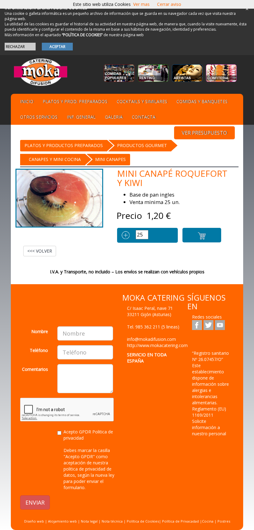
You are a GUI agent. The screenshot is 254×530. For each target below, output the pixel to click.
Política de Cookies (143, 521)
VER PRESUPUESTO (204, 132)
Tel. (153, 327)
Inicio (26, 101)
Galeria (114, 117)
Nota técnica (112, 521)
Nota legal (89, 521)
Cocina (208, 521)
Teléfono (39, 350)
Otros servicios (39, 117)
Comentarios (35, 369)
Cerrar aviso (169, 4)
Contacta (143, 117)
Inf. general (81, 117)
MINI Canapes (110, 159)
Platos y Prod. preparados (75, 101)
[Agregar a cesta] (201, 235)
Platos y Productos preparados (63, 145)
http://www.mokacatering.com (157, 345)
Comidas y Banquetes (202, 101)
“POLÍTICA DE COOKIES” (82, 34)
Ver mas (141, 4)
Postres (223, 521)
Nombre (39, 331)
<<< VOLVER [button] (39, 251)
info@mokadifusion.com (151, 339)
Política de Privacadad (180, 521)
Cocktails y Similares (142, 101)
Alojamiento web (62, 521)
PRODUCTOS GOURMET (142, 145)
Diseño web (34, 521)
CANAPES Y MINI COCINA (55, 159)
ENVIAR (35, 502)
